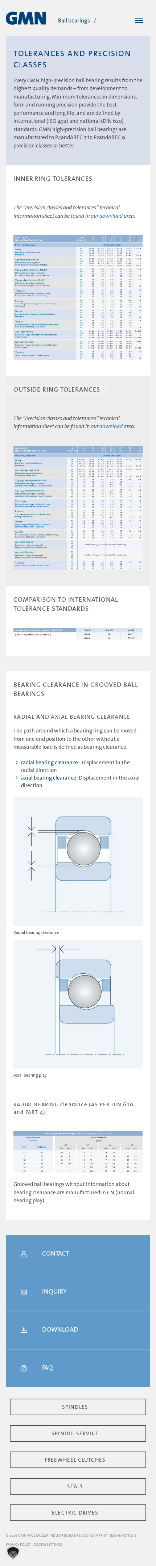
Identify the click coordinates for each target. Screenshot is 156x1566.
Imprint (101, 1535)
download (111, 216)
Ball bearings (74, 20)
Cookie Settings (48, 1544)
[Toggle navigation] (139, 21)
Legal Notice (122, 1535)
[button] (13, 1553)
